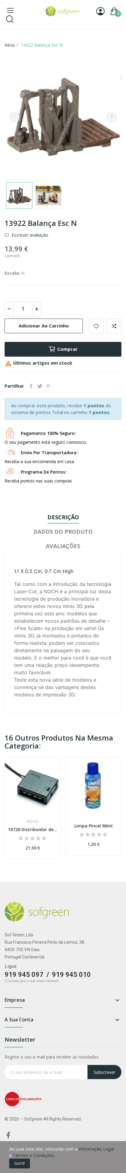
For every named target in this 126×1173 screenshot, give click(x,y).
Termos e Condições (33, 1155)
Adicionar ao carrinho (44, 326)
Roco (32, 821)
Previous (14, 117)
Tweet (39, 386)
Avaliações (63, 546)
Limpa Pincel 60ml (93, 826)
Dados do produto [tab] (63, 531)
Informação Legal (96, 1149)
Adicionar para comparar (114, 326)
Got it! (19, 1163)
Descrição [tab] (63, 517)
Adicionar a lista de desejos (96, 326)
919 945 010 (71, 974)
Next (111, 117)
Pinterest (48, 386)
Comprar (67, 349)
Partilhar (31, 386)
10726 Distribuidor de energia (32, 829)
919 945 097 (24, 974)
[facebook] (8, 1135)
